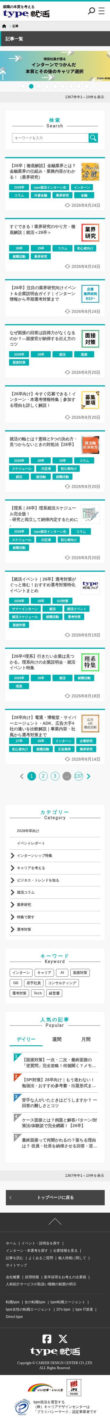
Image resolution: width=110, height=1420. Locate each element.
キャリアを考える (31, 868)
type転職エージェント (67, 1302)
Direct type (14, 1317)
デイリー (26, 1039)
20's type (63, 1309)
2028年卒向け (28, 831)
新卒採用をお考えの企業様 (65, 1277)
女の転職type (35, 1302)
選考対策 (24, 929)
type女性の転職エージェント (28, 1309)
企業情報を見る (65, 1251)
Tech (38, 993)
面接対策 (80, 973)
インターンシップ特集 (34, 856)
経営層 (54, 993)
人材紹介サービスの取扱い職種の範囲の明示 (41, 1284)
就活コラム (26, 892)
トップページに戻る (55, 1197)
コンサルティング (62, 983)
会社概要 (13, 1277)
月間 (86, 1039)
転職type (13, 1302)
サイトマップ (16, 1265)
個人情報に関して (72, 1258)
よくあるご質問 (40, 1258)
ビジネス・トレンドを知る (38, 880)
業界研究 (24, 905)
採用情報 (32, 1277)
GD (15, 983)
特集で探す (26, 917)
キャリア (44, 973)
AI (62, 973)
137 (78, 776)
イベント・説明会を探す (40, 1243)
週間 (57, 1039)
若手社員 (34, 983)
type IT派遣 (84, 1309)
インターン (21, 973)
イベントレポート (31, 843)
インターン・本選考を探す (27, 1251)
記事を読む (14, 1258)
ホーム (11, 1243)
